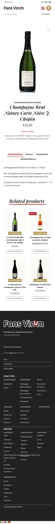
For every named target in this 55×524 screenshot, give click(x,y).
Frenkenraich (10, 477)
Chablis (6, 489)
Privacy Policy (8, 369)
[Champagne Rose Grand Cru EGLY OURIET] (40, 222)
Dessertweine (10, 380)
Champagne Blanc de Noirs (41, 136)
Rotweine (8, 407)
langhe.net (12, 353)
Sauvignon (24, 419)
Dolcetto (7, 419)
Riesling (23, 415)
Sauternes (7, 500)
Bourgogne (8, 485)
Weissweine (25, 407)
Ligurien (7, 451)
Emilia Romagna (26, 437)
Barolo (6, 411)
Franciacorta (41, 391)
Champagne (15, 233)
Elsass (6, 481)
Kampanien (25, 456)
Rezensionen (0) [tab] (28, 159)
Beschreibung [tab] (15, 154)
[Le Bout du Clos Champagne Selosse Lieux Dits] (15, 269)
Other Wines (44, 407)
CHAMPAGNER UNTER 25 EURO (37, 139)
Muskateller (8, 384)
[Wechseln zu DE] (9, 522)
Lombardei (7, 447)
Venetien (7, 465)
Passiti (6, 388)
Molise (23, 448)
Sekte (39, 380)
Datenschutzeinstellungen (12, 347)
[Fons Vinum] (14, 9)
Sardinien (40, 443)
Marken (23, 460)
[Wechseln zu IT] (1, 522)
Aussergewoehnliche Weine (13, 507)
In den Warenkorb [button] (14, 251)
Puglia (39, 447)
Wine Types (9, 376)
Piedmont (7, 440)
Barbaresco (8, 415)
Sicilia (39, 440)
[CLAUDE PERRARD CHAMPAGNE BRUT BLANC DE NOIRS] (15, 222)
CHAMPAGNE (20, 139)
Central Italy (27, 433)
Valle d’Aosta (8, 443)
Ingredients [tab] (42, 154)
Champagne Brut (26, 397)
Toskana (24, 440)
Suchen (46, 14)
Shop (5, 359)
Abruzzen (24, 452)
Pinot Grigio (24, 411)
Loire (5, 497)
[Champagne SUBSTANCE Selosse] (40, 269)
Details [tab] (29, 154)
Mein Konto (8, 2)
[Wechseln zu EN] (5, 522)
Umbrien (24, 444)
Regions (8, 429)
